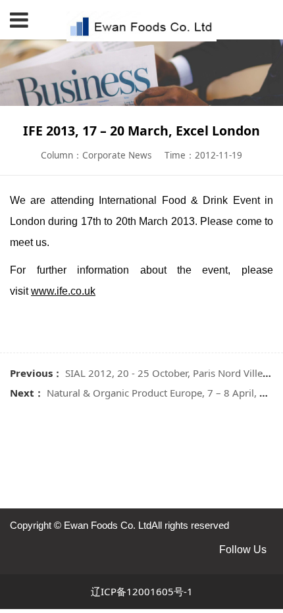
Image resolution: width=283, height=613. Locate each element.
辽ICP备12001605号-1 (142, 591)
